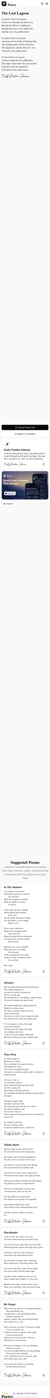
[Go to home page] (9, 3)
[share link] (43, 464)
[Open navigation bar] (44, 3)
